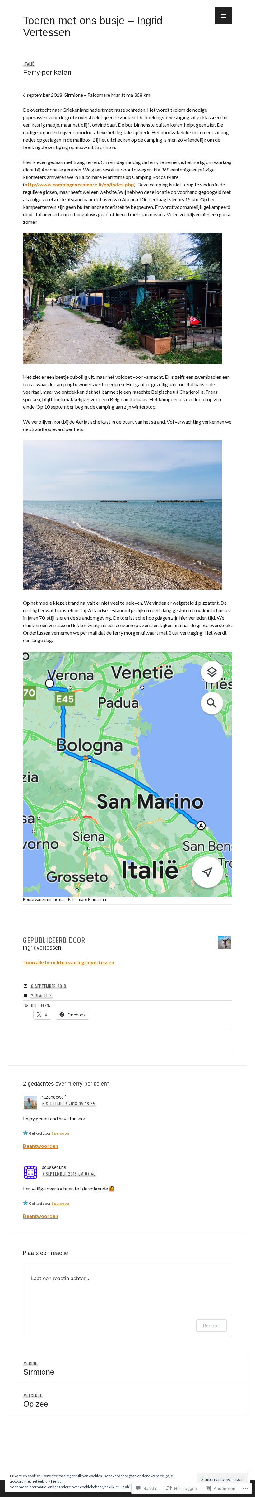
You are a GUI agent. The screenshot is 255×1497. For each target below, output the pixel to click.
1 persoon (60, 1133)
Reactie (211, 1325)
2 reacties (41, 996)
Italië (29, 64)
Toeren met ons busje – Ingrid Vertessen (92, 26)
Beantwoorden (40, 1146)
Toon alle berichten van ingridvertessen (68, 962)
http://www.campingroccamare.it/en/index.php (79, 184)
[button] (223, 15)
